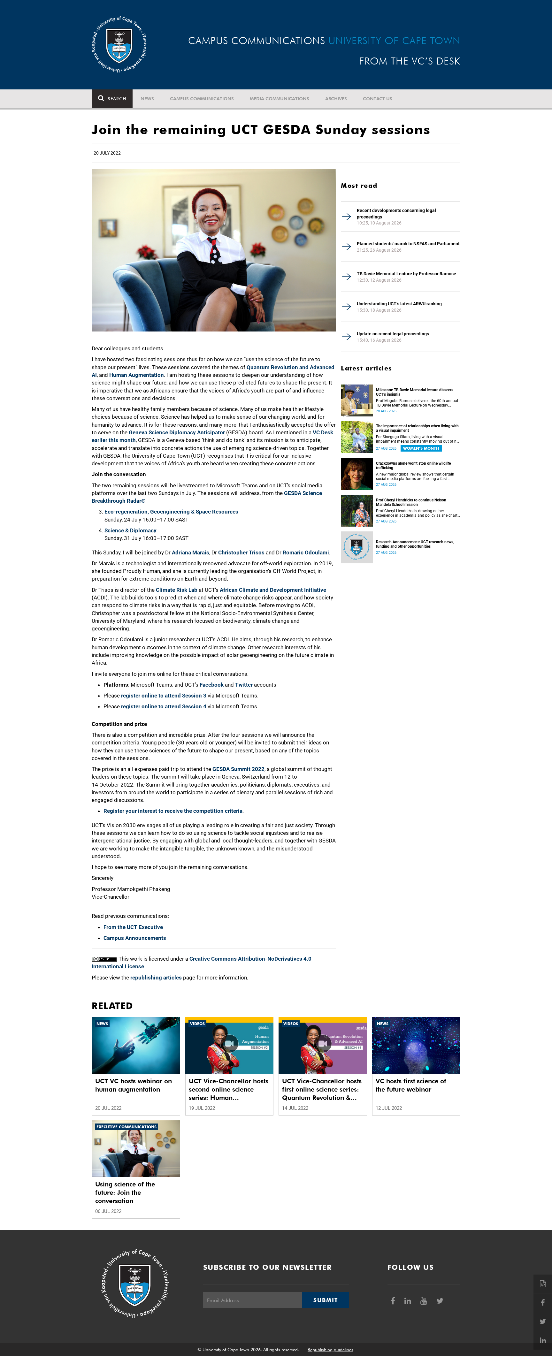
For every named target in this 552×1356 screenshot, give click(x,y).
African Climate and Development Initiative (273, 590)
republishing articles (156, 977)
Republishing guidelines (330, 1349)
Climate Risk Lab (176, 590)
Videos (197, 1023)
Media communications (279, 98)
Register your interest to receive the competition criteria (172, 811)
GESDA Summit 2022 (238, 769)
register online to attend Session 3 (163, 695)
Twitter (244, 685)
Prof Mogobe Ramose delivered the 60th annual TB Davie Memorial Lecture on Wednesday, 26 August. (417, 403)
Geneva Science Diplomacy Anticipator (177, 432)
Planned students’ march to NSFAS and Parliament (408, 243)
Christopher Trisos (241, 552)
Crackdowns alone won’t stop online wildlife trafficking (413, 465)
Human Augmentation (136, 375)
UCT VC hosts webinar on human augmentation (133, 1085)
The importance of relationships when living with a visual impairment (417, 428)
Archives (336, 98)
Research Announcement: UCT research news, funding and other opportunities (415, 544)
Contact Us (377, 98)
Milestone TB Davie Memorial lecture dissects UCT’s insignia (414, 392)
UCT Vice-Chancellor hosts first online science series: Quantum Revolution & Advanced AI (322, 1089)
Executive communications (126, 1126)
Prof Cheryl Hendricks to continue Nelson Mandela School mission (411, 502)
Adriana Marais (190, 552)
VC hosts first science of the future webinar (411, 1085)
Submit (325, 1300)
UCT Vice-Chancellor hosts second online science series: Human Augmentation (228, 1089)
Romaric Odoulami (306, 552)
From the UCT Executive (133, 927)
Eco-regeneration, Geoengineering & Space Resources (171, 511)
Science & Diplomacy (130, 530)
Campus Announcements (134, 938)
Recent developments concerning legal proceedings (396, 213)
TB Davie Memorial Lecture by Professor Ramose (406, 273)
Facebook (212, 685)
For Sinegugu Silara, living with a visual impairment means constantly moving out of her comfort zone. (418, 439)
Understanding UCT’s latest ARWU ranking (399, 303)
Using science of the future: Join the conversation (125, 1192)
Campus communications (202, 98)
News (147, 98)
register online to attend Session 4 (163, 706)
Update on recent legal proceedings (393, 333)
